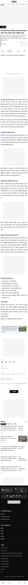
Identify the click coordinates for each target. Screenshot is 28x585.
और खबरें (14, 391)
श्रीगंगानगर (3, 135)
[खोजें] (27, 1)
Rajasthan (7, 383)
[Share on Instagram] (13, 362)
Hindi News (3, 383)
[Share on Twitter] (6, 362)
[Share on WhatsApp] (9, 362)
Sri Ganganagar (13, 383)
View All (25, 421)
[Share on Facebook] (2, 362)
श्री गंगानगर (3, 27)
